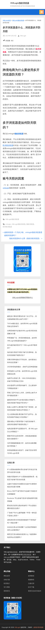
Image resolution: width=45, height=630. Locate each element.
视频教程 (31, 579)
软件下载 (31, 587)
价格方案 (7, 579)
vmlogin (6, 188)
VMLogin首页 (7, 20)
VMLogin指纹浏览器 (19, 3)
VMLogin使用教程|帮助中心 (22, 297)
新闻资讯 (7, 591)
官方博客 (7, 587)
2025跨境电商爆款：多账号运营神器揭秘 (22, 367)
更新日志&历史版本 (34, 591)
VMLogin (23, 36)
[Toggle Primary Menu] (41, 12)
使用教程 (31, 576)
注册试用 (31, 583)
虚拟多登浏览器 (38, 627)
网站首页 (7, 576)
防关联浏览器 (8, 145)
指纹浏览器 (19, 133)
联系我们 (7, 583)
